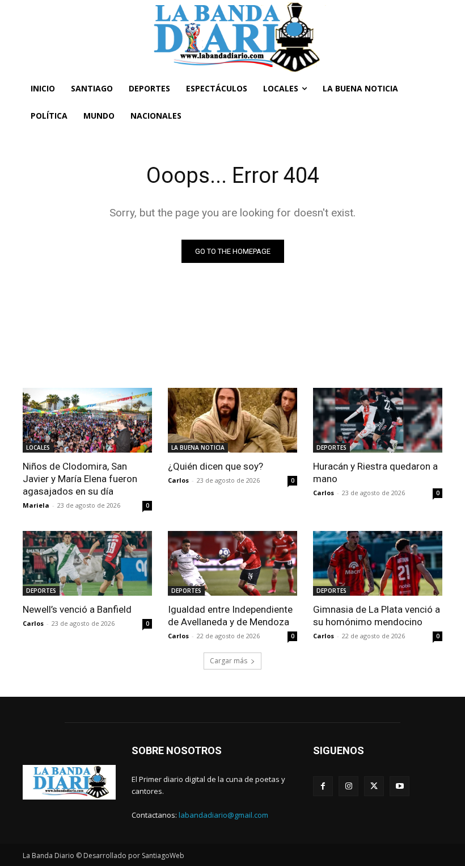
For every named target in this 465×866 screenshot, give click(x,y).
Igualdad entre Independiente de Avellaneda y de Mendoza (230, 615)
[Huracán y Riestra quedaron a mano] (377, 420)
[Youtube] (399, 786)
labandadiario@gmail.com (223, 815)
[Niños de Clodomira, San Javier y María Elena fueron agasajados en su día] (87, 420)
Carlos (178, 480)
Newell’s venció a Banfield (77, 609)
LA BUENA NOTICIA (198, 447)
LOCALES (38, 447)
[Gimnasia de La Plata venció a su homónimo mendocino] (377, 563)
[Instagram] (348, 786)
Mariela (36, 505)
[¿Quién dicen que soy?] (232, 420)
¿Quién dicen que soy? (215, 466)
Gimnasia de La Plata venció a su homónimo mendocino (376, 615)
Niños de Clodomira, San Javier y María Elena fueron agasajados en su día (80, 479)
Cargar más (228, 661)
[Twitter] (374, 786)
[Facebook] (323, 786)
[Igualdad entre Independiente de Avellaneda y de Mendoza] (232, 563)
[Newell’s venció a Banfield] (87, 563)
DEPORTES (331, 447)
